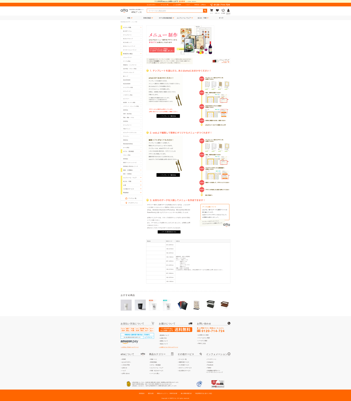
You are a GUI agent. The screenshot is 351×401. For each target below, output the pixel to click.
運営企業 (151, 393)
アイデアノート (133, 203)
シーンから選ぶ (154, 373)
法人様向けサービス (184, 370)
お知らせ (124, 368)
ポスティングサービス (185, 368)
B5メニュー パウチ (156, 277)
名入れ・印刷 (202, 18)
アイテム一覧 (132, 198)
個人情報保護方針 (186, 393)
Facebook (210, 365)
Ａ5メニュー (156, 249)
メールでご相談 (202, 340)
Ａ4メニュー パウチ (155, 265)
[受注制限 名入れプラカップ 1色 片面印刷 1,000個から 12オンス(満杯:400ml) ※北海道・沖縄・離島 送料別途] (168, 305)
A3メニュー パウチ (156, 261)
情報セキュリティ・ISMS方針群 (167, 393)
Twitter (209, 368)
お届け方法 (163, 338)
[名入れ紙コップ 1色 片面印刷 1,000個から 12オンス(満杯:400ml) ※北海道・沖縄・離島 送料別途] (126, 305)
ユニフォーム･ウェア (184, 18)
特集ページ (153, 359)
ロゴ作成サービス (184, 365)
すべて (221, 18)
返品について (164, 344)
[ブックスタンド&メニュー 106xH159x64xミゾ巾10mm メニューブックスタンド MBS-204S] (196, 305)
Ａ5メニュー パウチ (155, 269)
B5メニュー (156, 253)
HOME (124, 359)
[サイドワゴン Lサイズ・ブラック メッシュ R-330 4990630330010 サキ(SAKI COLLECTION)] (210, 305)
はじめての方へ (151, 4)
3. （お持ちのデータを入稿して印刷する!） (164, 63)
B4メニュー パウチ (156, 273)
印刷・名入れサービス (156, 370)
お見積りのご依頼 (203, 335)
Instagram (210, 362)
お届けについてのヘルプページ (169, 347)
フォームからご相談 (204, 338)
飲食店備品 (147, 18)
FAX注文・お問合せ (200, 4)
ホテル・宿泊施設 (155, 365)
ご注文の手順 (126, 365)
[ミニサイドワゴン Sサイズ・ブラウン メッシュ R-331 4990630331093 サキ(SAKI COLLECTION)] (224, 305)
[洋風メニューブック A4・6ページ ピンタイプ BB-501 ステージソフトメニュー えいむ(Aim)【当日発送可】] (182, 305)
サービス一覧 (164, 4)
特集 (128, 18)
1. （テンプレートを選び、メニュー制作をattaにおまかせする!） (170, 59)
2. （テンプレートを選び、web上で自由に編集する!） (169, 61)
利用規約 (142, 393)
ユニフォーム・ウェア (156, 368)
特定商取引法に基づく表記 (203, 393)
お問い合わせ (126, 373)
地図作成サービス (184, 362)
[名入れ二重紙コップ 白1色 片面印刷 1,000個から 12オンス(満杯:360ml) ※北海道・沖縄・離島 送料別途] (140, 305)
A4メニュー (156, 244)
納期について (164, 341)
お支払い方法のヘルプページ (130, 347)
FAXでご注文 (202, 343)
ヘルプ (188, 4)
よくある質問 (177, 4)
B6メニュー (156, 257)
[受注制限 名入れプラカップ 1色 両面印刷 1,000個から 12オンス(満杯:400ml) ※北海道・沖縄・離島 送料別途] (154, 305)
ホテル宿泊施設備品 (165, 18)
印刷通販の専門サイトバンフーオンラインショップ (214, 371)
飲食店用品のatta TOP (125, 21)
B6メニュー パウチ (156, 281)
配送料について (164, 335)
